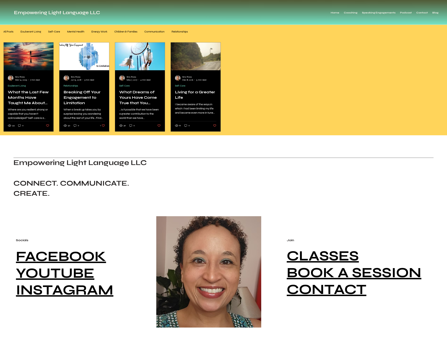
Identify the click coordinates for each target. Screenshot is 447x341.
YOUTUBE (55, 273)
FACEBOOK (61, 256)
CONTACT (326, 289)
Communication (154, 31)
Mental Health (75, 31)
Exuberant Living (30, 31)
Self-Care (54, 31)
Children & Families (125, 31)
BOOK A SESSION (354, 272)
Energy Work (99, 31)
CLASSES (323, 255)
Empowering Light (37, 12)
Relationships (179, 31)
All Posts (8, 31)
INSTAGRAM (64, 290)
